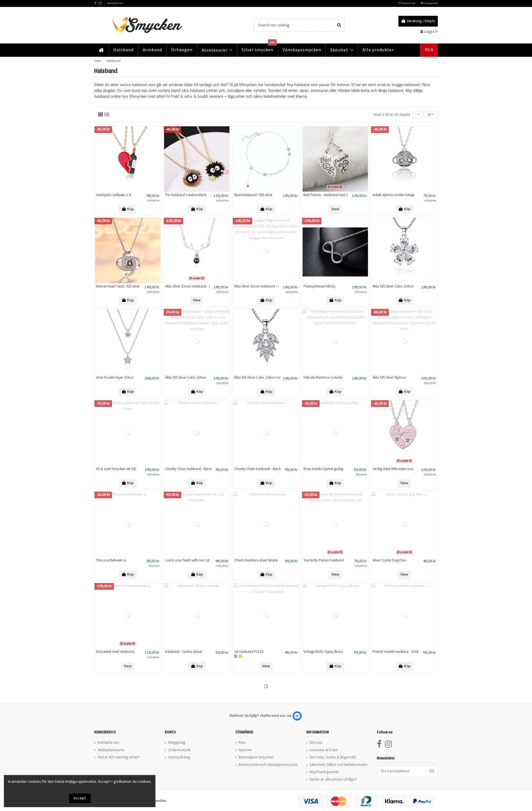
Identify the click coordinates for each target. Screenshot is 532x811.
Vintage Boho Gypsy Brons (323, 652)
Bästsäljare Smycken (256, 757)
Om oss (316, 742)
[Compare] (128, 190)
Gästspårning (179, 757)
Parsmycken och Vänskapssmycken (268, 764)
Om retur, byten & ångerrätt (333, 757)
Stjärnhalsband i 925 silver (253, 195)
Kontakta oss (115, 3)
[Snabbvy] (135, 190)
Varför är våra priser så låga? (333, 779)
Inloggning (176, 742)
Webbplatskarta (111, 750)
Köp (130, 209)
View (335, 209)
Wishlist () (408, 3)
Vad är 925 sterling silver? (119, 757)
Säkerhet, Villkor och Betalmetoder (339, 764)
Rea (242, 742)
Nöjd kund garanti (324, 771)
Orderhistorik (179, 750)
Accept (80, 798)
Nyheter (245, 750)
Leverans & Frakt (323, 750)
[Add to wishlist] (120, 190)
